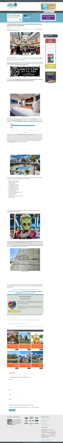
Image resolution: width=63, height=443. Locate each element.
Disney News (13, 317)
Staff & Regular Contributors (45, 419)
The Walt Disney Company (45, 433)
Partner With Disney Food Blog (46, 424)
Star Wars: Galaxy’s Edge (21, 57)
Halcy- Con (19, 319)
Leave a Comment (17, 27)
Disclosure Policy (44, 421)
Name (10, 390)
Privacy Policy (43, 422)
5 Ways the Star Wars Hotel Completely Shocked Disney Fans (25, 289)
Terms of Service (44, 423)
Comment (11, 379)
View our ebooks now (10, 427)
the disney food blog (10, 3)
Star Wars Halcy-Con (33, 319)
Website (10, 399)
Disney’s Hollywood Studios (30, 57)
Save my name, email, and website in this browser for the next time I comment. (21, 405)
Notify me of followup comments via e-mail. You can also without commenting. (24, 407)
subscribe (30, 407)
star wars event (26, 319)
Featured (16, 317)
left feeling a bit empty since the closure (17, 29)
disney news (15, 319)
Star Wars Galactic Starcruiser (30, 29)
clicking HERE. (41, 120)
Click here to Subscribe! (28, 293)
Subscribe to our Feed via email (46, 440)
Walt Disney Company (49, 430)
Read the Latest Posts (11, 11)
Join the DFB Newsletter (15, 291)
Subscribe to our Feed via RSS (46, 439)
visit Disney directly (49, 434)
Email (10, 394)
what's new (38, 319)
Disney (12, 319)
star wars (22, 319)
